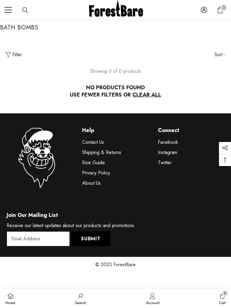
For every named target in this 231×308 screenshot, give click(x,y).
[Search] (25, 10)
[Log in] (204, 10)
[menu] (8, 10)
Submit (91, 238)
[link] (80, 298)
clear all (146, 94)
